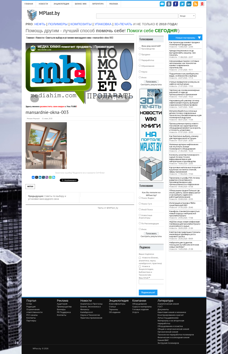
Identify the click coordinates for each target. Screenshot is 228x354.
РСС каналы (32, 315)
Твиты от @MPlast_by (108, 207)
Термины (113, 309)
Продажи (145, 54)
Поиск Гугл (146, 203)
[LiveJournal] (43, 177)
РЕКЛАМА (113, 3)
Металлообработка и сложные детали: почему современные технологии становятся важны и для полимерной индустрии (185, 114)
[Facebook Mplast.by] (175, 4)
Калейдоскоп (86, 312)
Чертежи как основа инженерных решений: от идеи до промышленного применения (184, 92)
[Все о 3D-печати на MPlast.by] (151, 134)
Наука (144, 71)
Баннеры (61, 309)
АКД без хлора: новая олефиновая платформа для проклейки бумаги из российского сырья (184, 223)
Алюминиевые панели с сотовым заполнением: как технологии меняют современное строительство (184, 64)
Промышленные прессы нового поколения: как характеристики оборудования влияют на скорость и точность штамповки (185, 126)
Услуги (135, 312)
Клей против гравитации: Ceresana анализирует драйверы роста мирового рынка (184, 234)
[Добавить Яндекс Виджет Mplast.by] (202, 4)
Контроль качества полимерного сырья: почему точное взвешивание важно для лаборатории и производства (184, 158)
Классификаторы (117, 303)
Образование (147, 66)
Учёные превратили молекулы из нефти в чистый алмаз (184, 82)
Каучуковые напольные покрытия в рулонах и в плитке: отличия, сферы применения (184, 169)
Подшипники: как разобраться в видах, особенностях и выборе (183, 74)
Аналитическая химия (168, 303)
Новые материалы (185, 37)
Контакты (31, 317)
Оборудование (139, 303)
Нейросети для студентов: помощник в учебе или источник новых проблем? (184, 244)
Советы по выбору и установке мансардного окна (68, 37)
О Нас (29, 303)
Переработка (147, 60)
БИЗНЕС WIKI (80, 3)
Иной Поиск (147, 209)
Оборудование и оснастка (170, 326)
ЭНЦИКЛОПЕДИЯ (61, 3)
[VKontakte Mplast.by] (168, 4)
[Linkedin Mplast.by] (188, 4)
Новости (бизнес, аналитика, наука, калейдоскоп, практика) (150, 260)
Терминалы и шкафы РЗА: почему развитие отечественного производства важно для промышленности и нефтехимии (184, 181)
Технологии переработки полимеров (176, 334)
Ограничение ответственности (34, 311)
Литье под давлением (168, 317)
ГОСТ (160, 306)
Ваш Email (144, 277)
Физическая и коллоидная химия (173, 337)
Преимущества (64, 306)
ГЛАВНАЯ (29, 3)
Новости (43, 3)
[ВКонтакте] (33, 177)
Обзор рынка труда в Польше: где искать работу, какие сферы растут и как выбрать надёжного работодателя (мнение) (184, 193)
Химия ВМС (163, 340)
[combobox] (187, 16)
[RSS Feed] (195, 4)
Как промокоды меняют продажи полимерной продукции (184, 43)
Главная (30, 37)
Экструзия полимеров (168, 343)
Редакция (31, 306)
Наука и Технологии (90, 315)
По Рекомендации (150, 223)
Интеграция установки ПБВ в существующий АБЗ (182, 204)
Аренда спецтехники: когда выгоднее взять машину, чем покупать (182, 52)
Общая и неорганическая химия (173, 329)
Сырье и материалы (142, 306)
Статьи (112, 306)
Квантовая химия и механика (172, 312)
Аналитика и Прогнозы (91, 303)
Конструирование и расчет (171, 315)
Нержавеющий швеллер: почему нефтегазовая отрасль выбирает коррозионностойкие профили (184, 102)
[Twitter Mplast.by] (182, 4)
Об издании (114, 312)
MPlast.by (49, 13)
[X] (36, 177)
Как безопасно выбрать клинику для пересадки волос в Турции (184, 137)
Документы (163, 309)
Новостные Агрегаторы (145, 216)
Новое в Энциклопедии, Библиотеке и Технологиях (146, 270)
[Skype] (53, 177)
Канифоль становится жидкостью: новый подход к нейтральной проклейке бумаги (184, 213)
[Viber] (46, 177)
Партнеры (31, 320)
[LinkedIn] (40, 177)
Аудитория (62, 303)
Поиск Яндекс (147, 198)
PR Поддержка (64, 312)
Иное (143, 77)
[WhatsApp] (50, 177)
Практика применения (91, 317)
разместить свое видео (52, 106)
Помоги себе (152, 30)
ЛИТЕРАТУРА (98, 3)
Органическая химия (168, 331)
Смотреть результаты (151, 84)
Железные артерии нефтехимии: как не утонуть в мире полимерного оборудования (183, 146)
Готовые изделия (140, 309)
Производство (148, 48)
